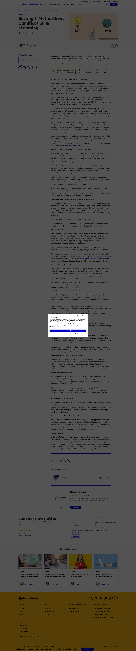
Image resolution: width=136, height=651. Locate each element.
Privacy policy (75, 316)
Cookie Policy (83, 316)
